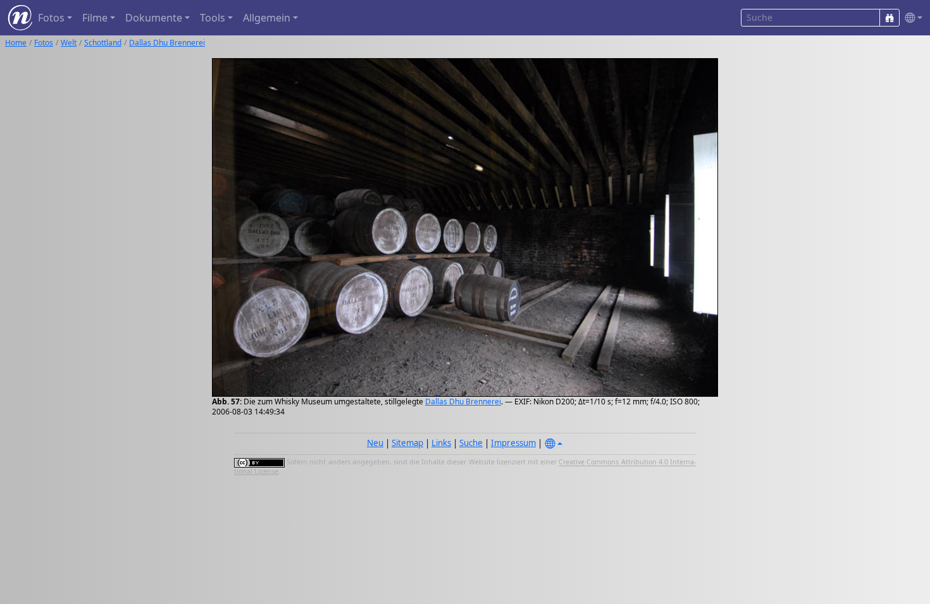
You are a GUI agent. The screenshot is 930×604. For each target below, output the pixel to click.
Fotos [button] (51, 18)
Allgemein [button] (266, 18)
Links (441, 443)
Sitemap (407, 443)
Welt (69, 42)
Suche (471, 443)
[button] (911, 18)
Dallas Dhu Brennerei (167, 42)
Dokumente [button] (153, 18)
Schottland (102, 42)
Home (16, 42)
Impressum (513, 443)
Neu (375, 443)
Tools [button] (212, 18)
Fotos (43, 42)
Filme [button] (95, 18)
